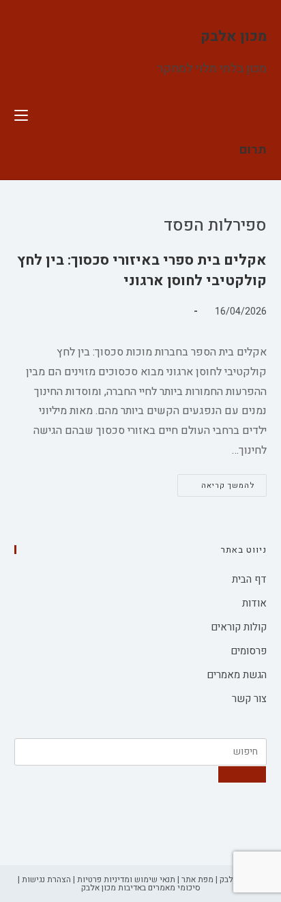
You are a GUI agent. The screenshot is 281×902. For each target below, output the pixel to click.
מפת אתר (197, 879)
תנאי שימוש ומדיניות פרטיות (126, 879)
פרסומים (249, 650)
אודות (254, 603)
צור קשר (249, 698)
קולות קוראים (239, 627)
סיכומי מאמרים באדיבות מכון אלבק (141, 888)
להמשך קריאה (216, 487)
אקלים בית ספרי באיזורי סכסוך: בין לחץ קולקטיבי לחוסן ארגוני (142, 270)
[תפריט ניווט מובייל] (21, 116)
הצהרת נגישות (46, 879)
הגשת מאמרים (237, 674)
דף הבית (249, 579)
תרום (253, 150)
